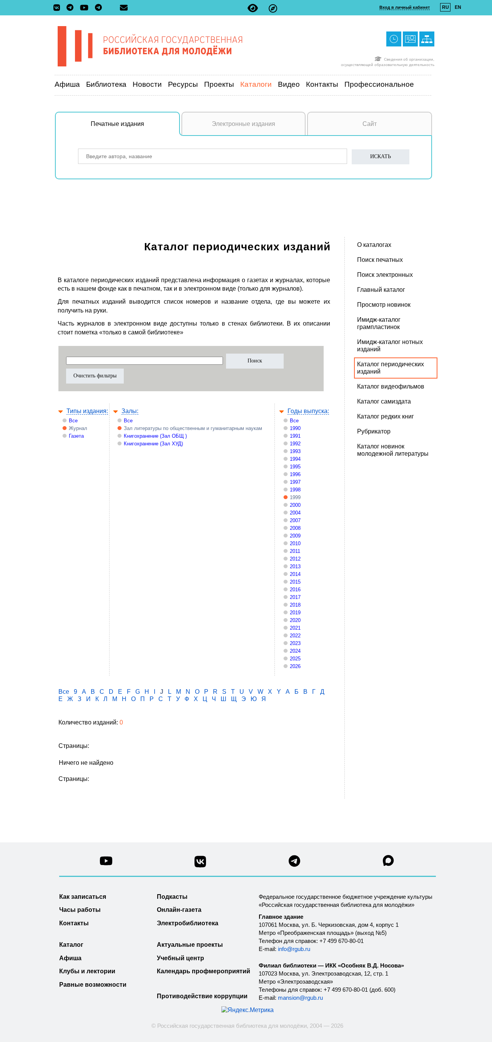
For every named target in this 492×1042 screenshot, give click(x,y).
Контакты (322, 84)
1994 (295, 459)
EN (458, 7)
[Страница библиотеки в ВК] (200, 864)
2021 (295, 628)
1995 (295, 467)
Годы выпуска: (308, 411)
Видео (289, 84)
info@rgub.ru (294, 949)
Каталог (71, 944)
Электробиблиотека (187, 923)
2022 (295, 635)
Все (73, 420)
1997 (295, 482)
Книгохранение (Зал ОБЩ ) (155, 436)
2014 (295, 574)
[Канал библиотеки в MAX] (388, 863)
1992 (295, 444)
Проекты (219, 84)
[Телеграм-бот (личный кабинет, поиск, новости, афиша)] (98, 8)
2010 (295, 543)
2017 (295, 597)
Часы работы (80, 909)
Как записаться (82, 896)
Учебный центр (180, 958)
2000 (295, 505)
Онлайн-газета (179, 909)
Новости (147, 84)
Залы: (129, 411)
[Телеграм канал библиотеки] (294, 863)
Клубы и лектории (87, 971)
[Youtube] (86, 8)
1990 (295, 428)
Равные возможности (92, 984)
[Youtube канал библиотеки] (106, 863)
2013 (295, 566)
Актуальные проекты (190, 944)
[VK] (58, 8)
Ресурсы (183, 84)
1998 (295, 490)
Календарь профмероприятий (203, 971)
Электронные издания (243, 124)
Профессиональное (379, 84)
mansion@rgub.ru (300, 997)
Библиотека (106, 84)
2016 (295, 589)
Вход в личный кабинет (404, 7)
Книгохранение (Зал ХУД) (153, 444)
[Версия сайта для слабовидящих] (253, 8)
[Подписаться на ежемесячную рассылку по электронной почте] (124, 8)
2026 (295, 666)
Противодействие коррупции (202, 996)
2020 (295, 620)
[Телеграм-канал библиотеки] (71, 8)
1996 (295, 474)
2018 (295, 605)
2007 (295, 520)
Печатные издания (117, 124)
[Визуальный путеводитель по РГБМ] (273, 8)
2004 (295, 513)
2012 (295, 559)
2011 (295, 551)
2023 (295, 643)
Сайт (369, 124)
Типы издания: (87, 411)
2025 (295, 659)
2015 (295, 582)
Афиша (67, 84)
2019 (295, 612)
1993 (295, 451)
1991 (295, 436)
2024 (295, 651)
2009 (295, 536)
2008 (295, 528)
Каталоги (256, 84)
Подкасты (172, 896)
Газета (76, 436)
